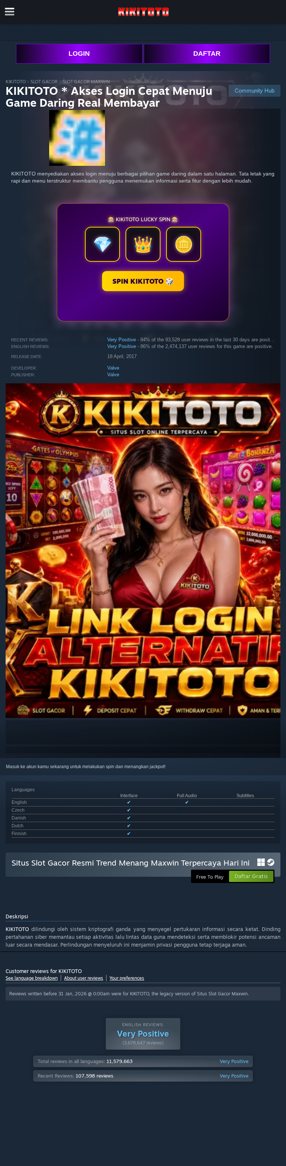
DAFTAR (206, 53)
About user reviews (83, 978)
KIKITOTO (16, 81)
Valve (113, 368)
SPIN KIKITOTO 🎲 (143, 281)
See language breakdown (32, 978)
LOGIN (79, 53)
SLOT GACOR (44, 81)
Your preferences (126, 978)
